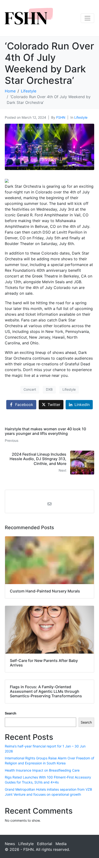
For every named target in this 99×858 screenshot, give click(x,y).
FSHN (60, 117)
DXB (49, 389)
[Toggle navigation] (87, 18)
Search (10, 713)
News (10, 843)
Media (61, 843)
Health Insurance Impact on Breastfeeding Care (42, 770)
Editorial (44, 843)
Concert (30, 389)
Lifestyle (80, 117)
